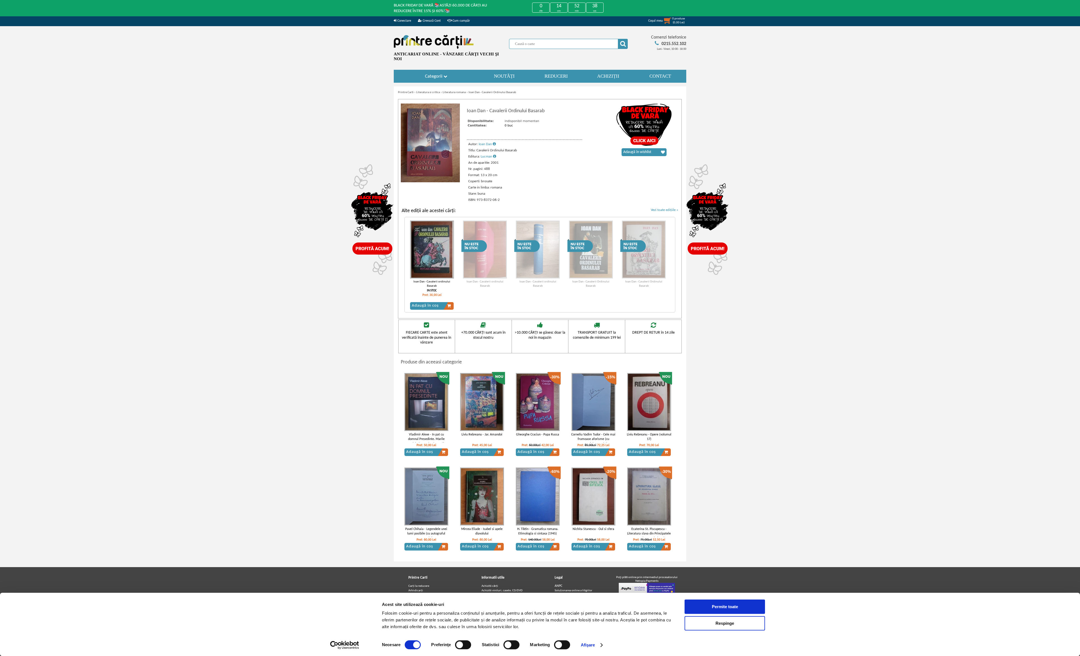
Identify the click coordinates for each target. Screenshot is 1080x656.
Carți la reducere (418, 586)
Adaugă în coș (425, 306)
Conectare (404, 21)
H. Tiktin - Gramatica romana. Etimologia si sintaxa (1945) (537, 531)
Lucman (487, 156)
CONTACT (660, 76)
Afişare (588, 644)
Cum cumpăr (461, 21)
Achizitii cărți (490, 586)
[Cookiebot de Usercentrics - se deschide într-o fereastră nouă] (344, 645)
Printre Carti (405, 92)
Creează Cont (431, 21)
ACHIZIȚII (608, 76)
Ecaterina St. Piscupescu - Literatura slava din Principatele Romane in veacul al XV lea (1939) (649, 536)
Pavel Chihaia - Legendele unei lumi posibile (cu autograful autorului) (426, 533)
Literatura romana (454, 92)
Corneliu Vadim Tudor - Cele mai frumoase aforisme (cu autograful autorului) (593, 439)
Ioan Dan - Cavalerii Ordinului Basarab (492, 92)
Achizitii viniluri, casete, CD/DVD (502, 590)
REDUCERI (556, 76)
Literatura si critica (428, 92)
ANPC (558, 586)
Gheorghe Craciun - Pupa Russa (537, 434)
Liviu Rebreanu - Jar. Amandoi (482, 434)
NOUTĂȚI (504, 76)
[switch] (463, 644)
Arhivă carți (415, 590)
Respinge (725, 623)
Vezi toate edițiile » (664, 210)
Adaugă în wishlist (637, 152)
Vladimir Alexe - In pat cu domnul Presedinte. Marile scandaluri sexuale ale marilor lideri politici (426, 441)
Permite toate (725, 606)
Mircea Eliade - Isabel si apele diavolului (482, 531)
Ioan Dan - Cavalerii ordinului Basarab (431, 283)
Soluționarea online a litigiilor (573, 590)
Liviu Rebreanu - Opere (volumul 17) (649, 437)
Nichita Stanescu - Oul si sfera (593, 529)
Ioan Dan (486, 144)
